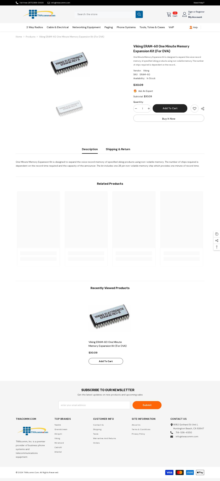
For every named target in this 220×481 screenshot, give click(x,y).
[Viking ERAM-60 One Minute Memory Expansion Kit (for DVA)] (110, 317)
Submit (147, 405)
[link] (193, 27)
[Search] (109, 14)
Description (90, 149)
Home (19, 36)
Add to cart (171, 108)
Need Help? (199, 2)
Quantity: (138, 101)
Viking (146, 70)
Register (200, 12)
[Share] (201, 109)
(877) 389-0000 (36, 2)
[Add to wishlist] (195, 108)
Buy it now (168, 118)
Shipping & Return (118, 149)
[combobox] (105, 14)
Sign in (190, 13)
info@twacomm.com (60, 2)
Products (30, 36)
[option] (70, 64)
